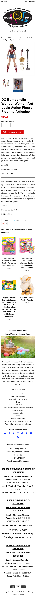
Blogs (18, 402)
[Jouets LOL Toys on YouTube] (31, 434)
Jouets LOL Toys (28, 592)
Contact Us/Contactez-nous (18, 405)
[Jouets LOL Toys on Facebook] (9, 434)
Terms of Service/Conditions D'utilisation (18, 424)
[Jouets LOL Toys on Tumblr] (27, 434)
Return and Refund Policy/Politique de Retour (18, 421)
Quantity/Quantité (7, 121)
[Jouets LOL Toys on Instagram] (22, 434)
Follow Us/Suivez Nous (18, 396)
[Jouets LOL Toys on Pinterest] (14, 434)
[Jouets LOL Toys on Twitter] (5, 434)
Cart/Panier (31, 1)
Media (18, 416)
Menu (5, 1)
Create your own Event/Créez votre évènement (18, 407)
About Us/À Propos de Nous (18, 399)
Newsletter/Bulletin (18, 410)
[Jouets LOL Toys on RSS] (18, 437)
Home (3, 38)
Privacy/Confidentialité (18, 418)
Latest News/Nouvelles (18, 330)
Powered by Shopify (18, 594)
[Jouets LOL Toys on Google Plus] (18, 434)
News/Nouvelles (18, 413)
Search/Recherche (18, 394)
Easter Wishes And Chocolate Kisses (18, 334)
